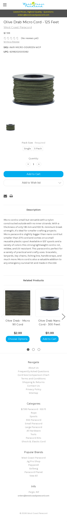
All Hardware (34, 430)
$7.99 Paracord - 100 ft (33, 409)
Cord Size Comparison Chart (33, 375)
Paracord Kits (33, 437)
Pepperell (33, 465)
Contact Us (33, 385)
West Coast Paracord (33, 457)
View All (34, 475)
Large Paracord (33, 427)
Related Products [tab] (33, 280)
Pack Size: (33, 142)
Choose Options (17, 339)
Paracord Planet (33, 472)
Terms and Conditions (33, 378)
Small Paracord (33, 423)
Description (33, 209)
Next (63, 316)
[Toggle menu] (4, 4)
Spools (33, 416)
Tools (33, 434)
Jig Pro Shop (33, 461)
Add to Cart (49, 339)
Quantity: (34, 158)
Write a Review (11, 41)
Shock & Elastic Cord (34, 441)
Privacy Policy (33, 389)
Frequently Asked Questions (33, 371)
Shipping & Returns (33, 382)
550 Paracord (33, 420)
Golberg (33, 468)
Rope (33, 412)
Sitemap (33, 393)
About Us (34, 367)
